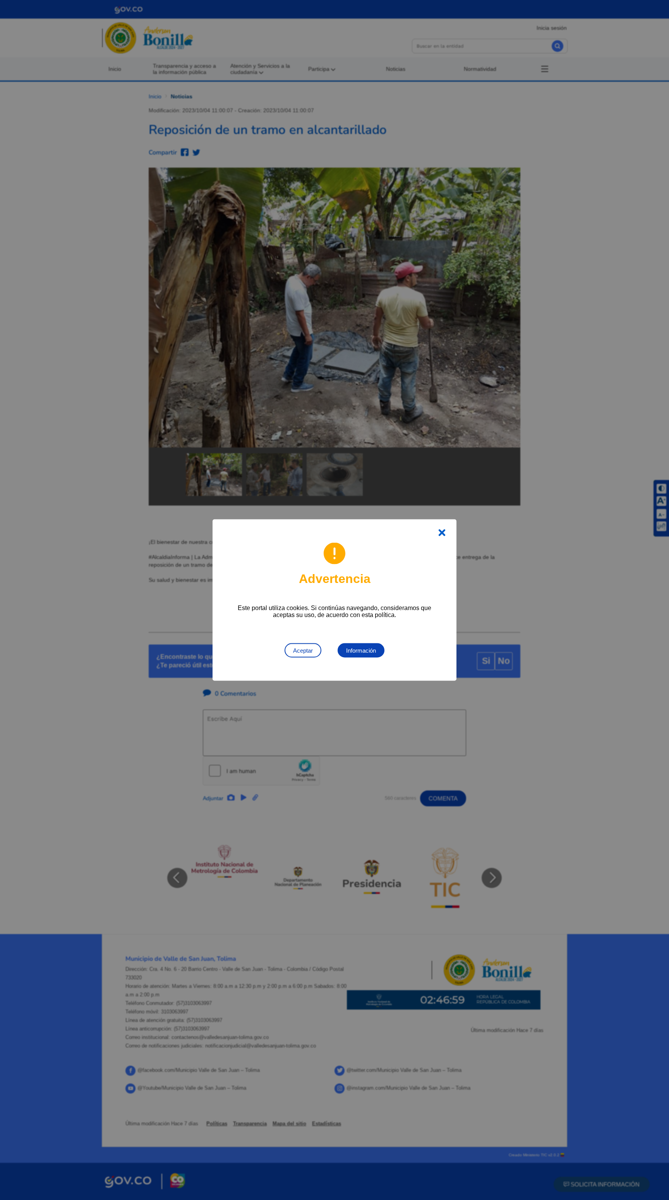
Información (361, 650)
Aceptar (303, 650)
